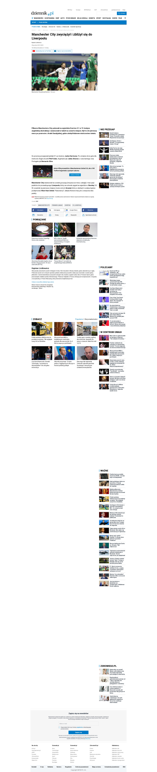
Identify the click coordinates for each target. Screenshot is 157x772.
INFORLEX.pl (87, 10)
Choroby (92, 756)
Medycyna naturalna (95, 754)
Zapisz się (78, 732)
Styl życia (92, 760)
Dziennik (34, 30)
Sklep (123, 10)
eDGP (33, 752)
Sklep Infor (34, 760)
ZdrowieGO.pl (104, 10)
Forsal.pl (34, 754)
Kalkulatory (115, 745)
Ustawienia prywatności (112, 767)
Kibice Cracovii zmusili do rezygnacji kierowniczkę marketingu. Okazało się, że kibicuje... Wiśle (42, 286)
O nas (42, 767)
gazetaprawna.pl (116, 10)
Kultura (72, 762)
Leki (91, 752)
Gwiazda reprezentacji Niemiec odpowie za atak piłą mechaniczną (86, 240)
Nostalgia (44, 27)
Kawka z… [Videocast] (63, 27)
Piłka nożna (43, 22)
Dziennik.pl (55, 745)
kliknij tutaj (87, 738)
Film (71, 758)
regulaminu (80, 727)
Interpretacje (35, 758)
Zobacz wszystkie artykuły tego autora (43, 282)
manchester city (44, 205)
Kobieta (72, 748)
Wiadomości (55, 754)
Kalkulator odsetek (117, 756)
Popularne (79, 319)
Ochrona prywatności (81, 767)
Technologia (55, 750)
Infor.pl (33, 748)
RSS (124, 767)
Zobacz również (75, 175)
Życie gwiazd (73, 756)
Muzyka (72, 760)
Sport (34, 22)
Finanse (92, 750)
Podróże (54, 760)
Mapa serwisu (96, 767)
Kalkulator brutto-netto (118, 758)
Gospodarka (55, 752)
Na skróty (35, 745)
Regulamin (68, 767)
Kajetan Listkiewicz (36, 42)
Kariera (59, 767)
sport (39, 30)
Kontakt (34, 767)
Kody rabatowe (74, 750)
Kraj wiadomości (91, 319)
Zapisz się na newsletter (64, 51)
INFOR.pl (70, 10)
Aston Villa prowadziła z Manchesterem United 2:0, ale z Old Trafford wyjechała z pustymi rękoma (74, 169)
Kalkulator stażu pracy (117, 752)
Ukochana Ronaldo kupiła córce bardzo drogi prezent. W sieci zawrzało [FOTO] (42, 262)
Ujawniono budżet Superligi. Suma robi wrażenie (41, 239)
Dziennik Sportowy (75, 27)
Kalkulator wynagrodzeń (118, 760)
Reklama (50, 767)
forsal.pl (78, 10)
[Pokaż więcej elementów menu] (125, 18)
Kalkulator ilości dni (117, 750)
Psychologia (93, 758)
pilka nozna (45, 30)
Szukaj (122, 13)
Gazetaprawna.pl (36, 750)
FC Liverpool (77, 205)
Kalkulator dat (115, 748)
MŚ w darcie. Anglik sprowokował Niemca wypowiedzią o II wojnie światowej (62, 240)
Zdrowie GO (51, 27)
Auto (53, 748)
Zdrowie (54, 758)
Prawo (91, 748)
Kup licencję (50, 198)
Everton (67, 205)
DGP (95, 10)
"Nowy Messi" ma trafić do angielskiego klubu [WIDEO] (63, 262)
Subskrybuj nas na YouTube (43, 51)
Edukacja (72, 752)
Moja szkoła (73, 754)
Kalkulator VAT (116, 754)
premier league (57, 205)
